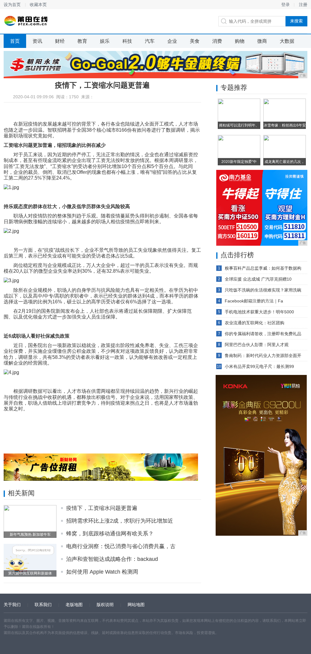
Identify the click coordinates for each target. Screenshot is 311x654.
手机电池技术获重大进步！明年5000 (259, 311)
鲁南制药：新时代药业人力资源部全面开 (263, 355)
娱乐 (105, 41)
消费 (217, 41)
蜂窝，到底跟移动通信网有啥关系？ (110, 534)
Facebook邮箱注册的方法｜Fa (254, 300)
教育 (82, 41)
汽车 (150, 41)
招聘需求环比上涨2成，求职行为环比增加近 (119, 521)
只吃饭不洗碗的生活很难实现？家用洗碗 (263, 290)
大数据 (287, 41)
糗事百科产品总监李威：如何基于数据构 (263, 268)
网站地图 (136, 604)
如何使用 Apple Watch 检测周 (102, 572)
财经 (60, 41)
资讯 (37, 41)
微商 (262, 41)
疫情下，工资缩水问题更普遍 (101, 508)
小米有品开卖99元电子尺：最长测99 (259, 366)
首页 (15, 41)
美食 (195, 41)
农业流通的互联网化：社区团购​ (254, 322)
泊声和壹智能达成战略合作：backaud (112, 559)
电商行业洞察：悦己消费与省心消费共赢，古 (121, 546)
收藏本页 (38, 4)
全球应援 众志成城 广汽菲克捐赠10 (258, 279)
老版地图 (74, 604)
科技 (127, 41)
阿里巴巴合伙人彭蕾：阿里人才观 (257, 344)
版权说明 (105, 604)
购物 (239, 41)
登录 (285, 4)
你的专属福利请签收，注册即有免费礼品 (263, 333)
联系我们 (43, 604)
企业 (172, 41)
